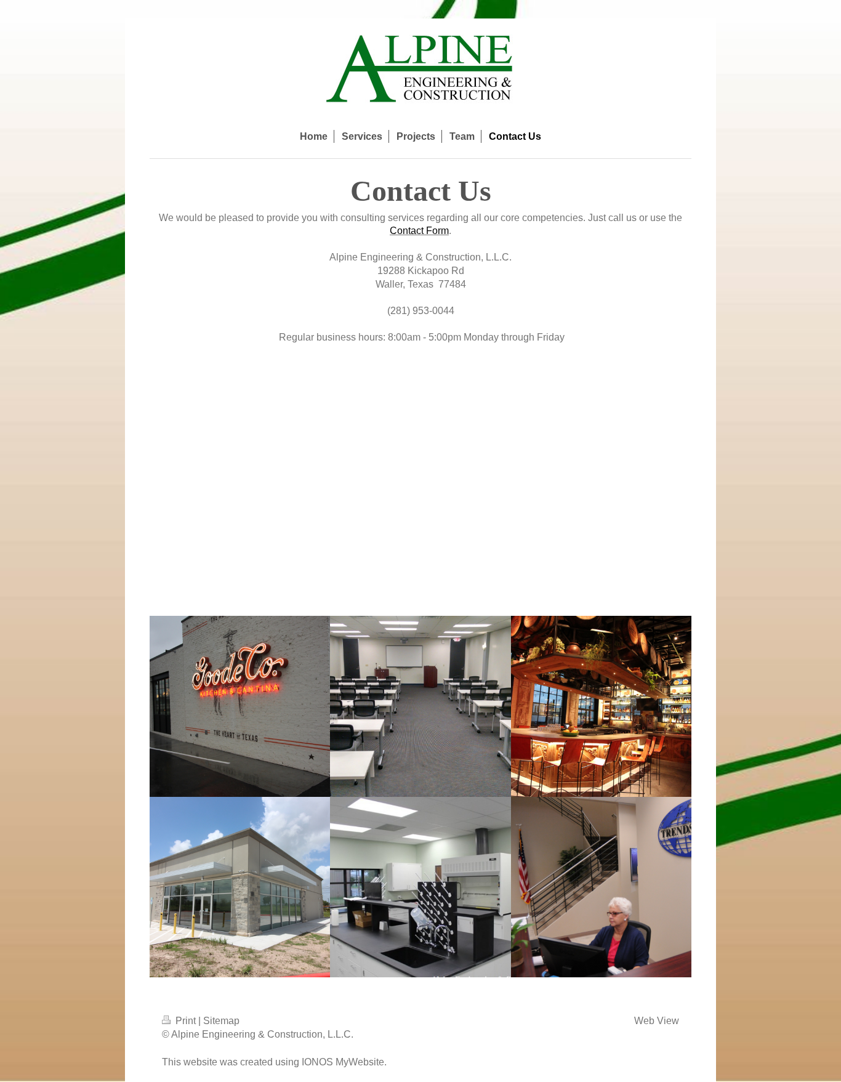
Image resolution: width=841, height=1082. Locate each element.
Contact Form (419, 230)
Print (185, 1020)
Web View (656, 1020)
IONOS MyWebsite (343, 1062)
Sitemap (221, 1020)
